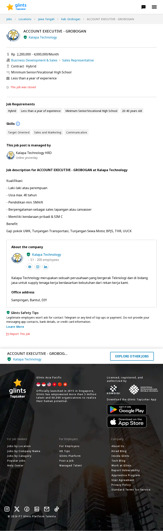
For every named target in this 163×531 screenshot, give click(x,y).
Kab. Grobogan (70, 19)
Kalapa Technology (43, 37)
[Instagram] (7, 509)
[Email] (47, 509)
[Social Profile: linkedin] (46, 267)
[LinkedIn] (37, 509)
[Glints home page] (16, 7)
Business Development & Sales (34, 60)
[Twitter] (17, 509)
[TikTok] (57, 509)
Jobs (9, 19)
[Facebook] (27, 509)
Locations (24, 19)
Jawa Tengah (46, 19)
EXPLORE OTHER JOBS (132, 356)
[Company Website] (30, 267)
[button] (143, 7)
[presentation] (16, 7)
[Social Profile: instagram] (38, 267)
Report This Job (20, 334)
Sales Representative (78, 60)
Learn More (15, 327)
